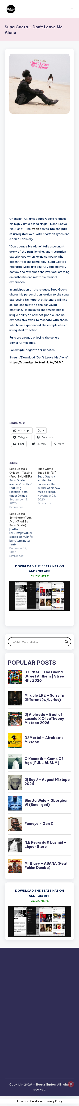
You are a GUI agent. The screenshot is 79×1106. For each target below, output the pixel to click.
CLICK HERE (39, 576)
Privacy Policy (54, 1101)
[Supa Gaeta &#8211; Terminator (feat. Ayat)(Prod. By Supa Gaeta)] (23, 535)
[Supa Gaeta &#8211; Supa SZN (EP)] (52, 486)
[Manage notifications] (71, 1084)
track (35, 229)
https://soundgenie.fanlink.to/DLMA (36, 362)
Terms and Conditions (30, 1101)
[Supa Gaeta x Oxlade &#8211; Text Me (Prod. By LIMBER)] (23, 488)
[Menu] (72, 9)
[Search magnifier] (66, 641)
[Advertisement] (39, 169)
